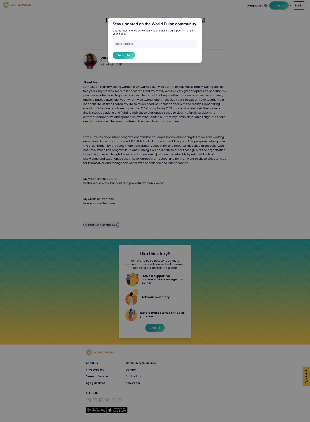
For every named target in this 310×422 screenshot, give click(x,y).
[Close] (196, 23)
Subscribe (123, 55)
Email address (123, 43)
